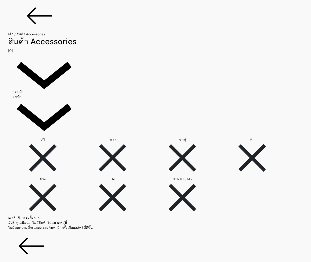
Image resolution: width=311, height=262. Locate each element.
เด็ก (11, 34)
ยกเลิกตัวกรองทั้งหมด (24, 217)
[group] (155, 45)
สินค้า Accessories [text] (31, 34)
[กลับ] (155, 16)
